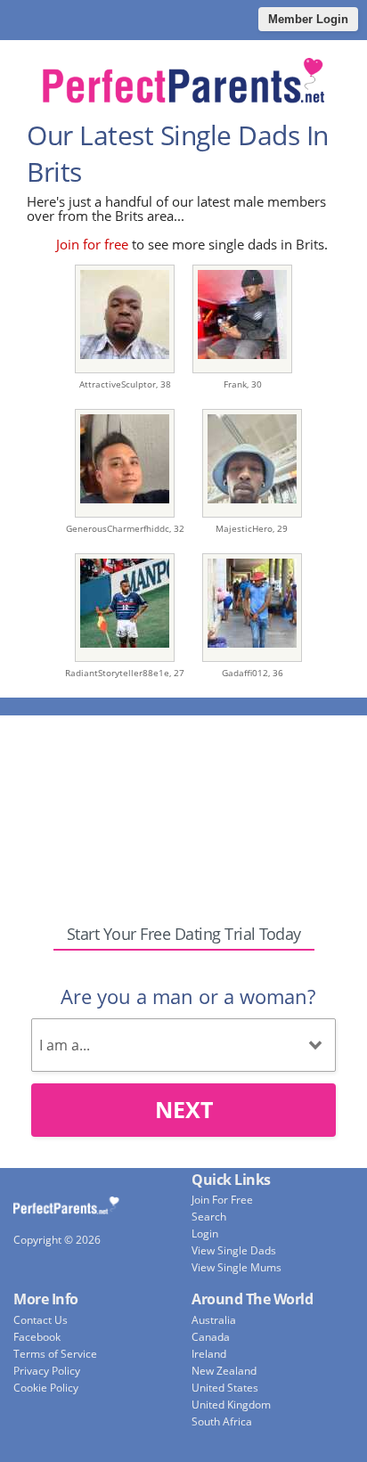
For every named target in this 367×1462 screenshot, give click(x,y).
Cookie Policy (45, 1387)
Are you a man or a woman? (188, 996)
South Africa (222, 1421)
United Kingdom (231, 1404)
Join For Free (222, 1199)
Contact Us (40, 1319)
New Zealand (224, 1370)
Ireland (209, 1353)
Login (205, 1233)
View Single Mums (236, 1267)
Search (209, 1216)
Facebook (37, 1336)
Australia (214, 1319)
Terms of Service (55, 1353)
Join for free (92, 244)
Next (184, 1109)
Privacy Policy (46, 1370)
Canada (211, 1336)
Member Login (308, 19)
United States (225, 1387)
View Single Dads (234, 1250)
